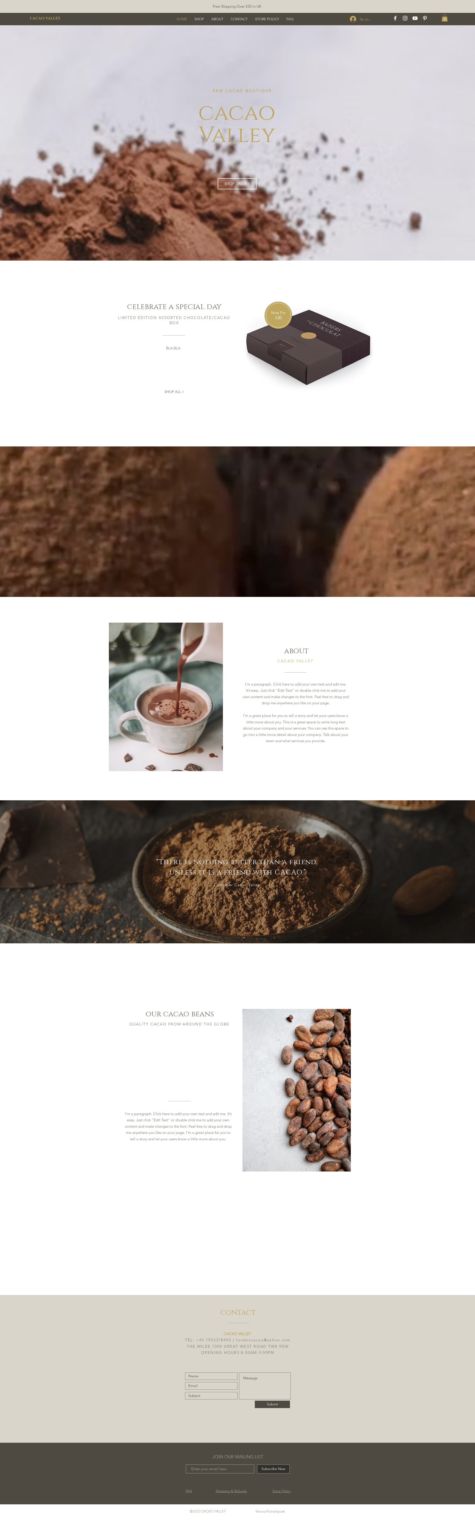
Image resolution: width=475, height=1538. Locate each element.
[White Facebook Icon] (395, 18)
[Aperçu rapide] (308, 346)
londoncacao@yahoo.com (263, 1340)
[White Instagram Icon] (405, 18)
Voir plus (311, 426)
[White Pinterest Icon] (425, 18)
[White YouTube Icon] (415, 18)
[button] (445, 18)
